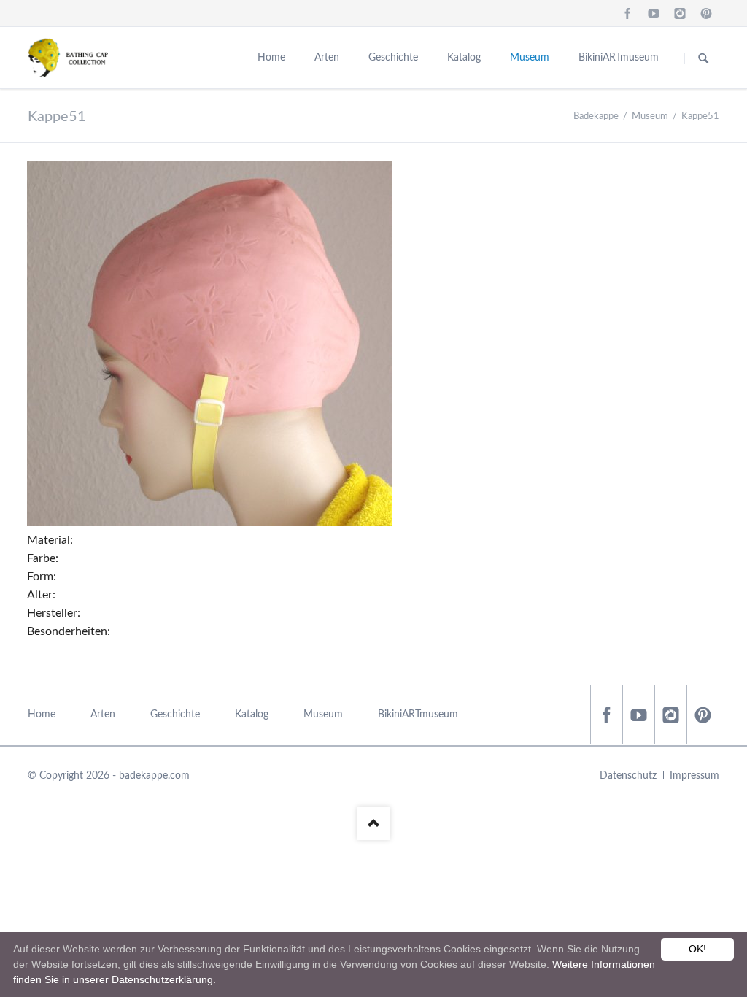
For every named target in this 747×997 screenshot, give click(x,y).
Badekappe (596, 116)
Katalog (464, 58)
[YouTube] (653, 13)
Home (271, 58)
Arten (326, 58)
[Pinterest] (706, 13)
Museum (529, 58)
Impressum (694, 776)
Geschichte (393, 58)
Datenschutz (628, 776)
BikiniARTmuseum (618, 58)
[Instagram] (680, 13)
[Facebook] (627, 13)
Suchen (703, 58)
